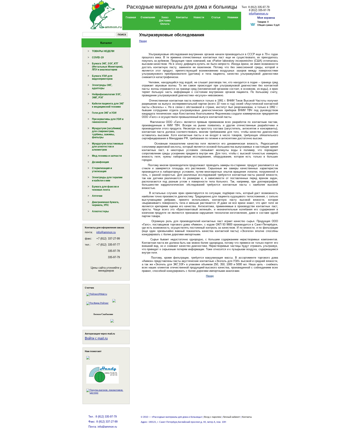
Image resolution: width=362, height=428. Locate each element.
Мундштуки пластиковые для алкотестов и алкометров (107, 146)
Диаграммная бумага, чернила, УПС (105, 204)
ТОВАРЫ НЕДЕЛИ (103, 51)
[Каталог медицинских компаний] (114, 303)
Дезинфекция (100, 162)
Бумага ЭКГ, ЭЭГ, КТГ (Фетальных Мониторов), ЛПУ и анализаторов (107, 66)
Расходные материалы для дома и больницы (182, 7)
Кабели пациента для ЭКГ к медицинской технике (108, 105)
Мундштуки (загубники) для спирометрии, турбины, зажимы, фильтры (106, 133)
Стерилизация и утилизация (102, 170)
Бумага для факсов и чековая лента (105, 188)
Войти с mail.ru (96, 338)
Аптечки (97, 195)
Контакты (247, 417)
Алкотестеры (100, 211)
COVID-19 (98, 57)
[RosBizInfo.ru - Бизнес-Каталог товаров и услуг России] (100, 319)
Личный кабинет (231, 417)
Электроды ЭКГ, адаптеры (102, 87)
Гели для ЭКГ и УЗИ (104, 112)
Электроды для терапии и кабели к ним (107, 179)
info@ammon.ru (106, 232)
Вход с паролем (212, 417)
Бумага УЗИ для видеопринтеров (102, 77)
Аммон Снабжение (103, 314)
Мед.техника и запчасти (107, 155)
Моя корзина (266, 17)
